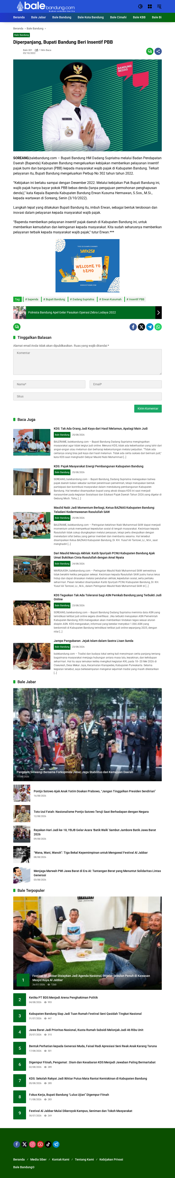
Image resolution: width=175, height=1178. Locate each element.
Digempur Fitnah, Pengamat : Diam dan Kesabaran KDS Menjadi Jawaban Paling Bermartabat (92, 1062)
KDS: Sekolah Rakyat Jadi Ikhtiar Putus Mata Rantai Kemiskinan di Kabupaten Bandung (88, 1078)
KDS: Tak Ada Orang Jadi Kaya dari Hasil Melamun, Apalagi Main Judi (101, 428)
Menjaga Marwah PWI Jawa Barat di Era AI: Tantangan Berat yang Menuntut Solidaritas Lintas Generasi (97, 873)
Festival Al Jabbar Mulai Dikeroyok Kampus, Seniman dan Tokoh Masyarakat (80, 1111)
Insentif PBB (136, 299)
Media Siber (38, 1159)
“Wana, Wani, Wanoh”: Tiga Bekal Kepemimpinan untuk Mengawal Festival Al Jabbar (91, 852)
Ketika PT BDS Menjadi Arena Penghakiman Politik (63, 997)
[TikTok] (48, 1144)
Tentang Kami (84, 1159)
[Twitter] (141, 327)
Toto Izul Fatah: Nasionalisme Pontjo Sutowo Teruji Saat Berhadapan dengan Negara (91, 811)
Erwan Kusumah (111, 299)
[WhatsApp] (158, 327)
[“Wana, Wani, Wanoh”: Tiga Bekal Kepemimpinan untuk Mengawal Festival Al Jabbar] (21, 854)
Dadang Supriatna (83, 299)
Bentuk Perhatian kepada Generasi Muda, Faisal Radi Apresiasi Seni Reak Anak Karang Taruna (93, 1046)
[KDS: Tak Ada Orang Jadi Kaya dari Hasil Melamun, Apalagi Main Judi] (31, 442)
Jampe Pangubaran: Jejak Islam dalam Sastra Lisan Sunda (93, 640)
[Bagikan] (158, 51)
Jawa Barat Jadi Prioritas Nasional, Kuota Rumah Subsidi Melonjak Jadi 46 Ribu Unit (86, 1030)
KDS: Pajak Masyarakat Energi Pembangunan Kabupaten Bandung (98, 466)
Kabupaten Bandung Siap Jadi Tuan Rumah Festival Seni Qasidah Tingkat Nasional (85, 1013)
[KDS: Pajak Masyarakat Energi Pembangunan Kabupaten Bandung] (31, 481)
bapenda (33, 299)
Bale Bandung (21, 35)
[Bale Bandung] (45, 6)
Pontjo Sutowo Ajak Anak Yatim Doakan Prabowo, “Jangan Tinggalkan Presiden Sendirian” (95, 791)
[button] (140, 6)
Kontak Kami (60, 1159)
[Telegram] (149, 327)
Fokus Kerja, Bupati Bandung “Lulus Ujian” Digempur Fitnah (69, 1094)
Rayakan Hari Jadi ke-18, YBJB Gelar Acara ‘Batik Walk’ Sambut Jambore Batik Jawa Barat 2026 (95, 832)
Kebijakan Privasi (111, 1159)
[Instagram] (32, 1144)
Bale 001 (27, 50)
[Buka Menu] (149, 6)
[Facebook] (133, 327)
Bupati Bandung (55, 299)
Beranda (19, 1159)
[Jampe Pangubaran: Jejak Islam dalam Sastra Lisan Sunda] (31, 656)
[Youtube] (40, 1144)
